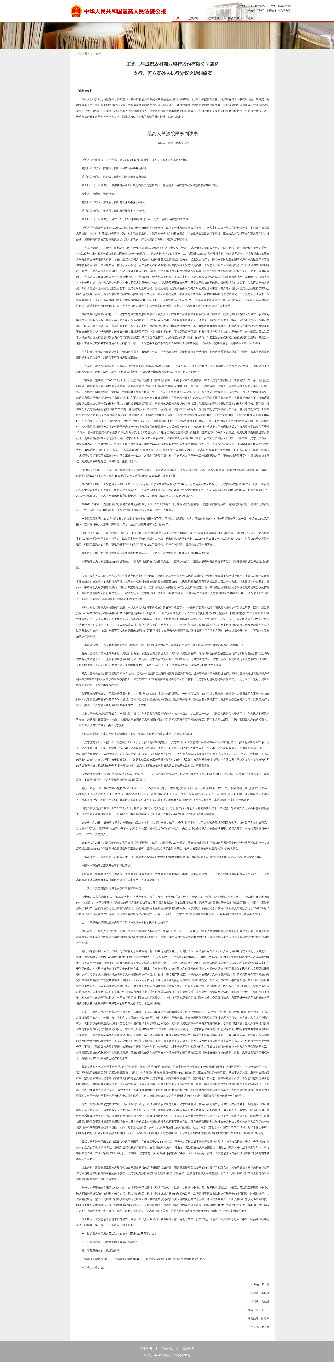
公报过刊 (213, 18)
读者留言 (233, 18)
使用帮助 (188, 1348)
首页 (79, 53)
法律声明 (146, 1348)
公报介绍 (193, 18)
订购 (250, 18)
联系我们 (167, 1348)
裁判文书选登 (93, 53)
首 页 (175, 18)
